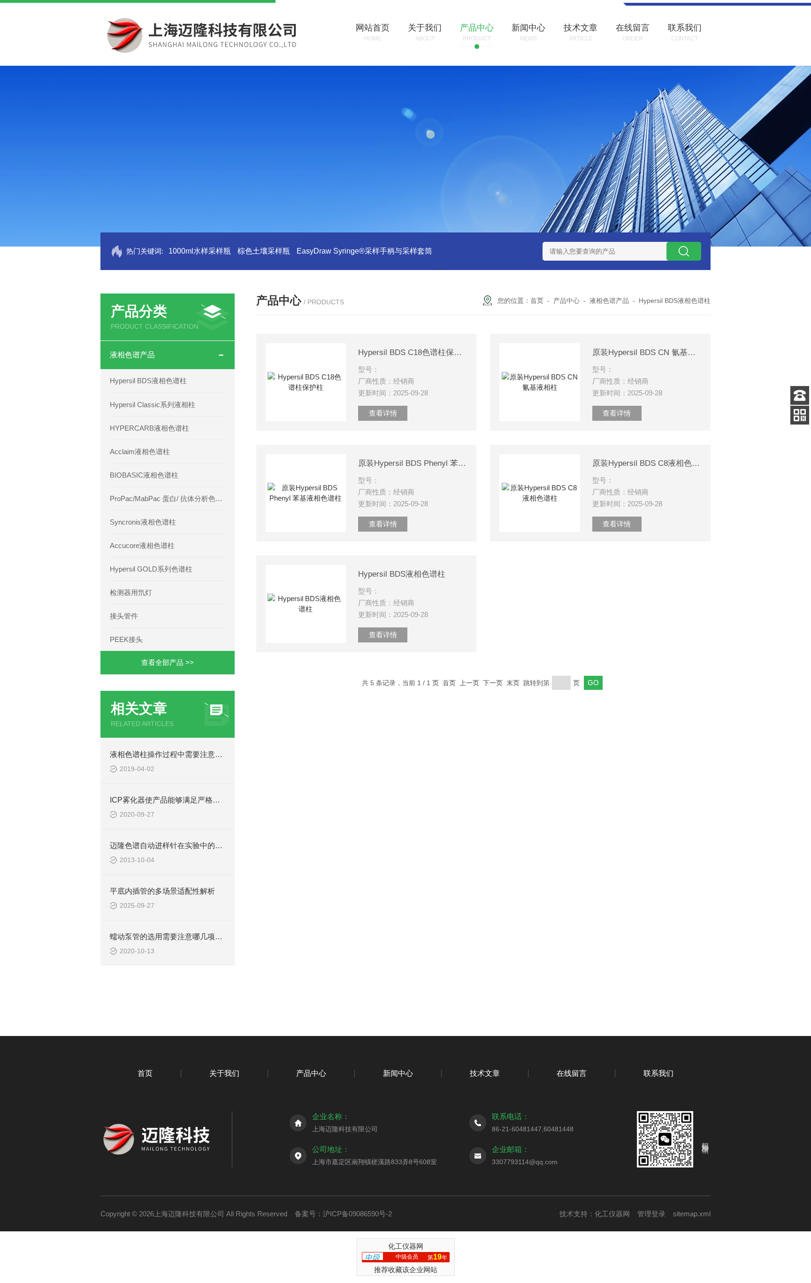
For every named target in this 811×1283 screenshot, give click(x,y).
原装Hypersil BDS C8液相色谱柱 (646, 463)
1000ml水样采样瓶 (199, 251)
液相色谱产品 (132, 355)
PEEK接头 (126, 639)
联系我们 (658, 1073)
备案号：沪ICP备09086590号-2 (343, 1214)
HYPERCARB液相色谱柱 (149, 428)
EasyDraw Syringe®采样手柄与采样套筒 (364, 251)
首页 (536, 300)
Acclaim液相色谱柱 (140, 452)
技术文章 (485, 1073)
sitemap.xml (692, 1214)
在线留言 (572, 1073)
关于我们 (224, 1073)
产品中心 (566, 300)
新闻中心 (398, 1073)
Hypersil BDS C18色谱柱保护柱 (412, 352)
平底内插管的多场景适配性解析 (162, 891)
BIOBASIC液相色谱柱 (144, 475)
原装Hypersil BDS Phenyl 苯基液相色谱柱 (412, 463)
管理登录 (651, 1214)
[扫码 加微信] (799, 415)
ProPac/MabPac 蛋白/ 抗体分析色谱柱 (167, 498)
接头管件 (124, 616)
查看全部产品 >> (167, 662)
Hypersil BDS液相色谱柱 (148, 381)
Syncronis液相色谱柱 (143, 522)
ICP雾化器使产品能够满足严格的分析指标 (180, 800)
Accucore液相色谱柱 (142, 545)
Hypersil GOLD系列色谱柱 (151, 569)
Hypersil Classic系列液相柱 (152, 405)
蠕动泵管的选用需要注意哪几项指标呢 (173, 937)
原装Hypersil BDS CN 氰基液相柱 (646, 352)
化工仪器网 (612, 1214)
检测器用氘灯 (131, 592)
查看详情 (383, 413)
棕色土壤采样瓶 (263, 251)
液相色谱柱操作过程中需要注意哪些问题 (177, 754)
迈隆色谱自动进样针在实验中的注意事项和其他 (189, 846)
